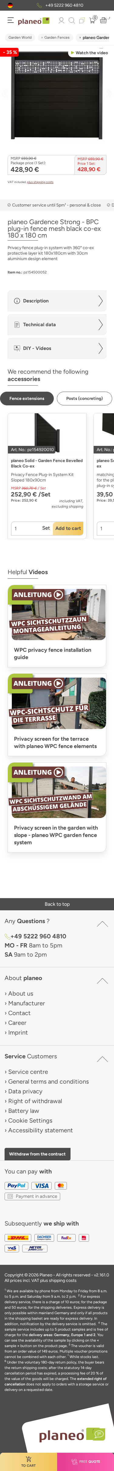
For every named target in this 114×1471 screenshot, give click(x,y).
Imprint (18, 1032)
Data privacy (25, 1091)
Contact (19, 1013)
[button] (10, 5)
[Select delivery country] (10, 5)
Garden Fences (57, 37)
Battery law (23, 1110)
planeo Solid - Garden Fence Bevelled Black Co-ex (47, 463)
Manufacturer (26, 1003)
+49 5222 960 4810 (64, 5)
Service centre (28, 1071)
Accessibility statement (40, 1130)
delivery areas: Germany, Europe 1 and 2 (62, 1335)
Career (17, 1022)
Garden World (20, 37)
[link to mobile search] (72, 20)
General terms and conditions (48, 1081)
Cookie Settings (30, 1120)
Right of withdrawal (35, 1101)
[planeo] (69, 1435)
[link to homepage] (34, 21)
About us (20, 993)
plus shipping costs (40, 182)
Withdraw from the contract (37, 1154)
